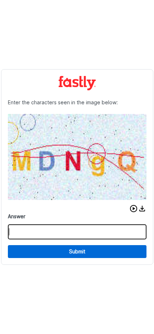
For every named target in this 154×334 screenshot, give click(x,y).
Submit (77, 251)
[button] (133, 208)
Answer (16, 216)
